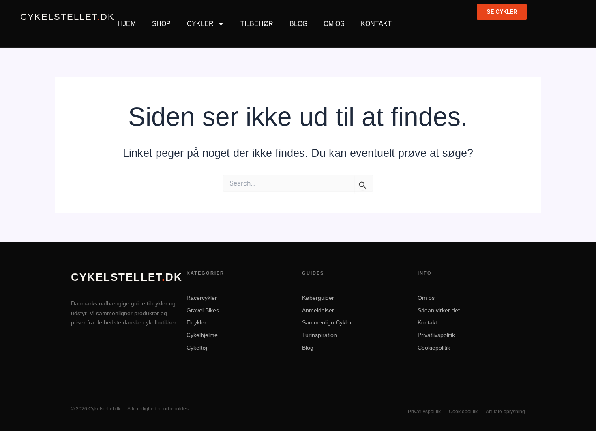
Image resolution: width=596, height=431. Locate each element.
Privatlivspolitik (436, 335)
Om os (426, 297)
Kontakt (376, 23)
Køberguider (318, 297)
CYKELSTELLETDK (67, 17)
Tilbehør (256, 23)
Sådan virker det (439, 310)
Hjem (127, 23)
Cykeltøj (197, 347)
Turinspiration (319, 335)
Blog (298, 23)
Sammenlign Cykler (327, 322)
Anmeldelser (318, 310)
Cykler (200, 23)
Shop (161, 23)
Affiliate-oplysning (505, 411)
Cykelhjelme (202, 335)
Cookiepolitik (434, 347)
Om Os (334, 23)
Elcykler (196, 322)
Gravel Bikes (203, 310)
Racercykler (202, 297)
